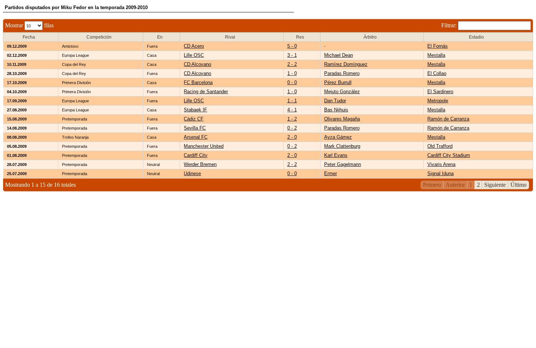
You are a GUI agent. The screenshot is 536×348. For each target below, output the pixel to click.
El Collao (436, 73)
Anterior (455, 185)
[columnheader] (30, 37)
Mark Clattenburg (342, 146)
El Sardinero (440, 91)
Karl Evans (335, 155)
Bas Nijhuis (336, 109)
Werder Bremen (200, 164)
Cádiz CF (193, 119)
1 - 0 (292, 73)
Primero (432, 185)
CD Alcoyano (197, 64)
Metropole (437, 100)
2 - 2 (292, 64)
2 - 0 (292, 137)
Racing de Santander (206, 91)
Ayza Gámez (338, 137)
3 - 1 (292, 55)
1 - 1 (292, 100)
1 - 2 (292, 119)
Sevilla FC (195, 128)
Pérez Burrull (337, 82)
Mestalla (436, 55)
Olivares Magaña (342, 119)
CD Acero (194, 46)
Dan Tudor (335, 100)
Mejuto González (342, 91)
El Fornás (437, 46)
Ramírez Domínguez (346, 64)
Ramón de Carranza (448, 119)
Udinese (192, 173)
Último (518, 185)
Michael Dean (338, 55)
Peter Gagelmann (342, 164)
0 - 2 (292, 128)
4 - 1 (292, 109)
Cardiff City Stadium (448, 155)
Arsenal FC (195, 137)
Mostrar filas (29, 25)
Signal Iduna (440, 173)
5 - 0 (292, 46)
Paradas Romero (342, 73)
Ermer (330, 173)
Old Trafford (440, 146)
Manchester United (204, 146)
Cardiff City (195, 155)
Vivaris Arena (441, 164)
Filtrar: (449, 25)
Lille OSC (194, 55)
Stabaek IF (195, 109)
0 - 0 (292, 82)
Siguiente (495, 185)
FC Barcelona (198, 82)
